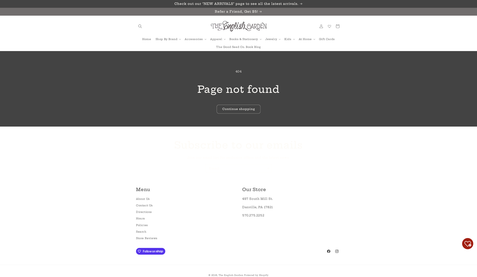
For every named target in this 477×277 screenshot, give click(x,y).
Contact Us (144, 205)
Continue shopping (238, 109)
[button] (140, 26)
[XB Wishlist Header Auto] (329, 26)
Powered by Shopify (256, 275)
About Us (143, 198)
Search (141, 231)
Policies (142, 225)
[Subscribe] (268, 168)
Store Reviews (146, 238)
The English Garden (231, 275)
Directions (144, 212)
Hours (140, 218)
